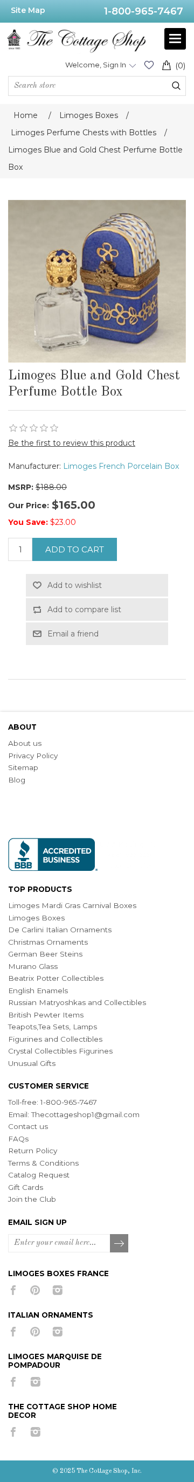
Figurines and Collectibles (55, 1039)
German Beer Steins (45, 954)
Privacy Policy (33, 755)
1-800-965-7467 (143, 11)
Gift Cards (25, 1187)
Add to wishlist (74, 585)
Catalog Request (39, 1175)
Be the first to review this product (71, 443)
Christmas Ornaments (48, 942)
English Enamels (38, 990)
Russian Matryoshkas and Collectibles (77, 1002)
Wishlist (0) (149, 65)
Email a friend (73, 634)
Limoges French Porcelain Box (121, 466)
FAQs (18, 1138)
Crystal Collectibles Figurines (60, 1051)
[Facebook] (13, 1290)
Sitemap (23, 767)
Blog (16, 779)
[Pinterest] (35, 1290)
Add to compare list (84, 609)
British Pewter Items (46, 1014)
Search (176, 85)
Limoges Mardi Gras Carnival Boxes (72, 905)
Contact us (28, 1126)
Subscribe (119, 1244)
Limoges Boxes (36, 917)
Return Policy (32, 1150)
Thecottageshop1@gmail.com (85, 1114)
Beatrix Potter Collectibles (55, 978)
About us (24, 743)
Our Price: (28, 505)
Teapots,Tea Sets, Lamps (52, 1026)
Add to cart (74, 549)
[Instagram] (57, 1290)
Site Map (28, 10)
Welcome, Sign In (95, 64)
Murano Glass (33, 966)
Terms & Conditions (43, 1163)
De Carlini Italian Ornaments (60, 929)
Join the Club (32, 1199)
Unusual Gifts (32, 1063)
